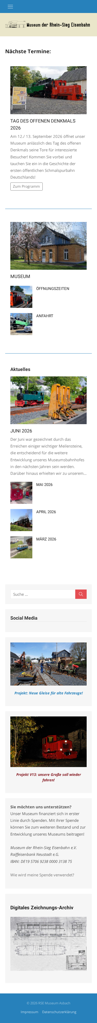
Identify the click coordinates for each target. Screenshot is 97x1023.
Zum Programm (26, 186)
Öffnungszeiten (52, 288)
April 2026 (46, 512)
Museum (20, 276)
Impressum (29, 1012)
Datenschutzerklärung (59, 1012)
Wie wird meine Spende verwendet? (42, 874)
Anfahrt (44, 316)
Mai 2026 (44, 484)
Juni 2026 (21, 430)
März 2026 (46, 539)
